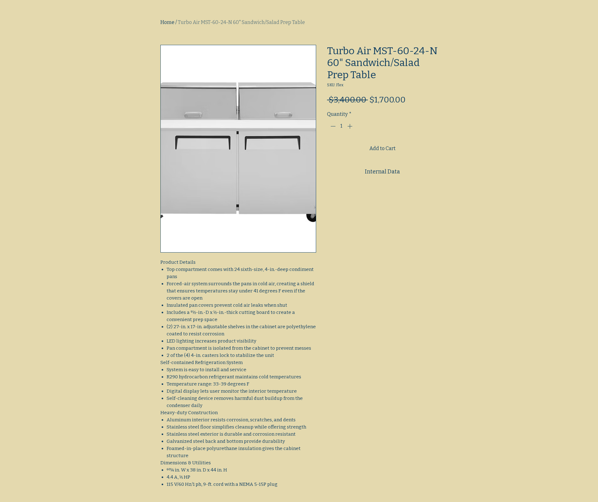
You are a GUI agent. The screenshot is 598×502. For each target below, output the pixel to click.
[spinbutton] (341, 126)
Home (167, 22)
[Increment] (350, 126)
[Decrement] (332, 126)
